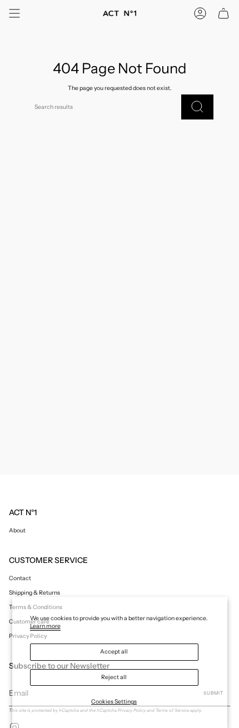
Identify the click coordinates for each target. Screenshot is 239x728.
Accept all (114, 651)
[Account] (200, 13)
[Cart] (223, 13)
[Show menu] (14, 13)
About (17, 530)
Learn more (45, 626)
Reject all (114, 677)
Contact (20, 578)
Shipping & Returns (34, 592)
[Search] (197, 106)
